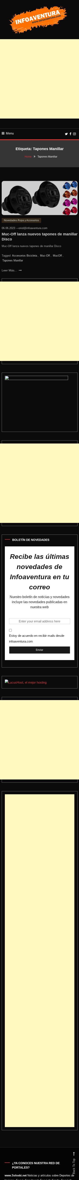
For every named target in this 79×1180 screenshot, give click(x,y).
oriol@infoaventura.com (33, 225)
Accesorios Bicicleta (24, 252)
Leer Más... (10, 267)
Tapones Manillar (12, 257)
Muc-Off (45, 252)
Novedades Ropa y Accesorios (21, 217)
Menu (10, 133)
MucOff (57, 252)
